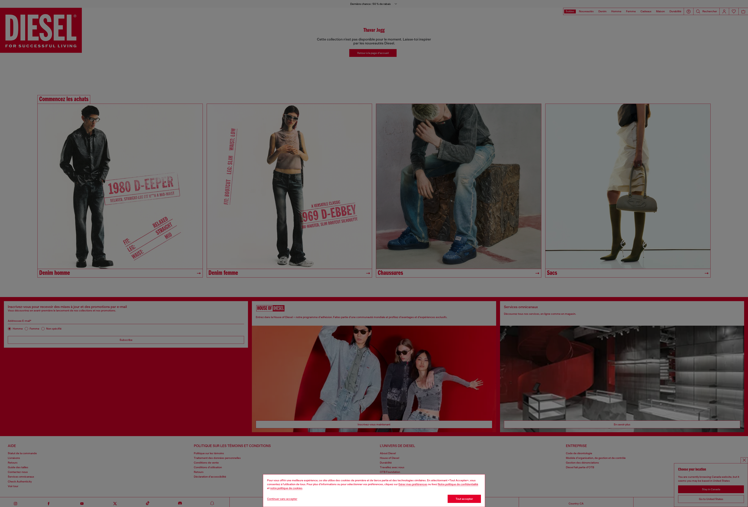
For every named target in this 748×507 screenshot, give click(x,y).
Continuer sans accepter (282, 498)
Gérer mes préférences (412, 484)
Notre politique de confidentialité (458, 484)
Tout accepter (464, 498)
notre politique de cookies (286, 488)
